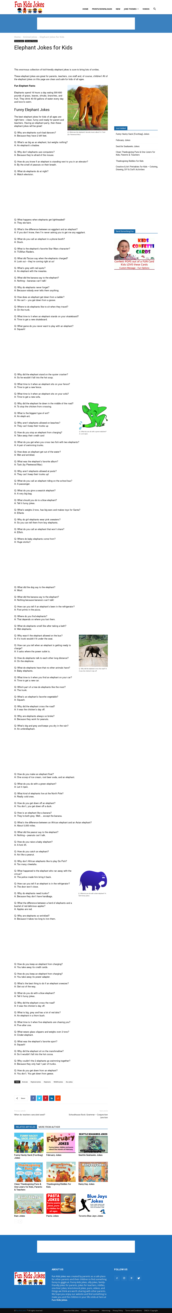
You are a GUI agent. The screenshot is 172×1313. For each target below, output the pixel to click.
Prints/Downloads (102, 9)
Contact (84, 1310)
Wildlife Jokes (58, 1082)
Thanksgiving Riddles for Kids (130, 161)
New (118, 9)
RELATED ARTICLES (25, 1127)
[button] (154, 9)
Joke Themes (130, 9)
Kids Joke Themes (31, 41)
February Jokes (53, 1155)
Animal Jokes (30, 36)
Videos (146, 9)
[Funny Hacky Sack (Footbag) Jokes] (29, 1143)
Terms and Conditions (133, 1310)
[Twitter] (138, 1278)
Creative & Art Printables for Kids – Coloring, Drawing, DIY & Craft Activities (137, 168)
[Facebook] (117, 1278)
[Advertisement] (86, 23)
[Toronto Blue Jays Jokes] (93, 1204)
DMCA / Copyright (151, 1310)
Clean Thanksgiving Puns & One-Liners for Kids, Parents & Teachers (28, 1187)
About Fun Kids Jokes (71, 1310)
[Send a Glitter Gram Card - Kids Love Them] (134, 269)
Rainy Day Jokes (86, 1184)
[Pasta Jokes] (61, 1204)
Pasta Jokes (52, 1216)
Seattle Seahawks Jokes (90, 1155)
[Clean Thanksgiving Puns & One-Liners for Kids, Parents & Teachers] (29, 1172)
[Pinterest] (131, 1278)
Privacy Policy (118, 1310)
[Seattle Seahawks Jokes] (93, 1143)
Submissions (94, 1310)
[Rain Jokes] (29, 1204)
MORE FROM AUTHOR (49, 1127)
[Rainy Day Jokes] (93, 1172)
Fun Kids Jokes (59, 1276)
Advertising (106, 1310)
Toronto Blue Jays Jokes (90, 1216)
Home (85, 9)
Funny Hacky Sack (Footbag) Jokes (132, 134)
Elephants (47, 1082)
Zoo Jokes (69, 1082)
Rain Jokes (19, 1216)
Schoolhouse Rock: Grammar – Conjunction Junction (88, 1116)
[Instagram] (124, 1278)
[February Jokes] (61, 1143)
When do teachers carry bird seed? (29, 1114)
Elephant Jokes (36, 1082)
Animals (25, 1082)
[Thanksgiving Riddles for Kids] (61, 1172)
